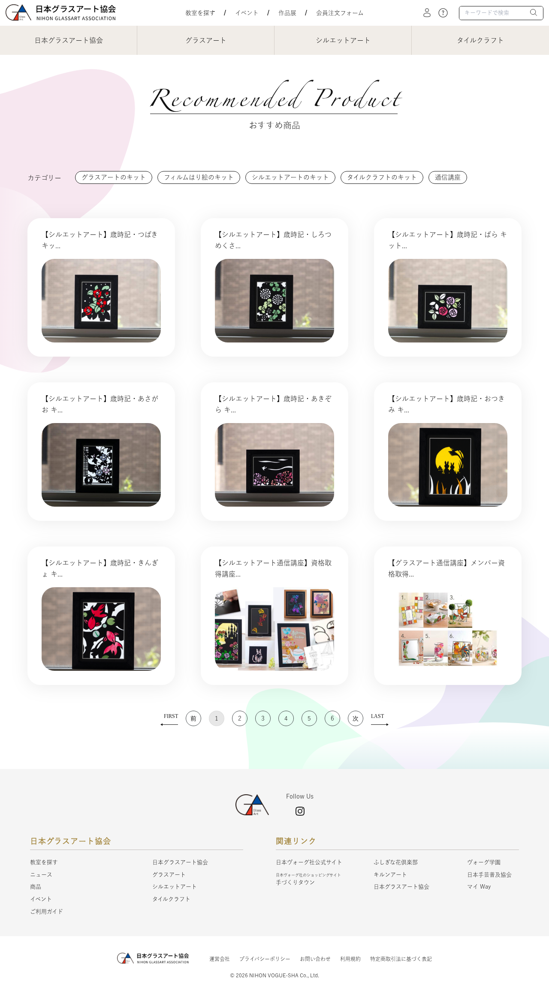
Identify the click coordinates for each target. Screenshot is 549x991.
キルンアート (390, 874)
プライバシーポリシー (264, 958)
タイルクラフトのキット (382, 177)
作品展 (287, 13)
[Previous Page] (193, 718)
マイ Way (479, 886)
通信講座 (448, 177)
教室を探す (200, 13)
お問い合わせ (315, 958)
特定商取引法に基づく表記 (401, 958)
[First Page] (169, 718)
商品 (35, 886)
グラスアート (169, 874)
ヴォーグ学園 (484, 862)
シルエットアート (174, 886)
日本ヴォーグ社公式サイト (309, 862)
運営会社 (219, 958)
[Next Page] (355, 718)
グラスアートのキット (113, 177)
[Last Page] (380, 718)
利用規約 (350, 958)
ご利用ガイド (46, 911)
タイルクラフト (171, 899)
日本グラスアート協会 (180, 862)
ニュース (41, 874)
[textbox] (501, 13)
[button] (534, 13)
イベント (247, 13)
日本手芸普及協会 (489, 874)
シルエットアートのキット (290, 177)
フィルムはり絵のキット (199, 177)
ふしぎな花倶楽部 (396, 862)
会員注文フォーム (340, 13)
